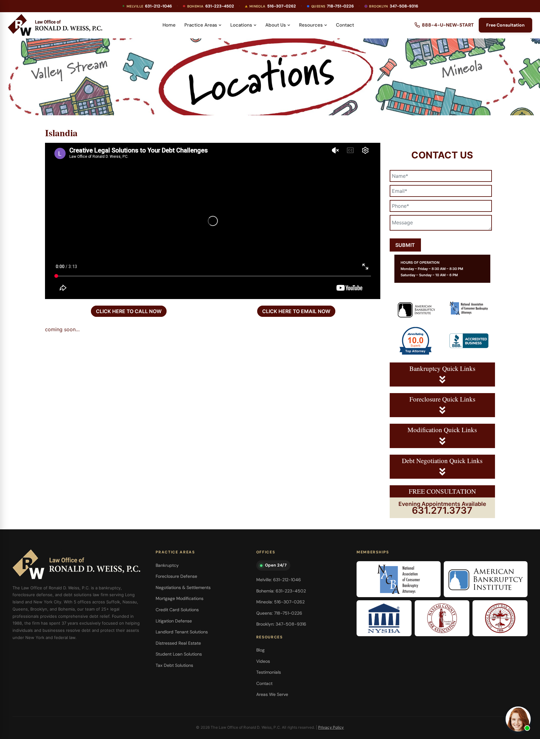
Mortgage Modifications (179, 598)
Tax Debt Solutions (174, 665)
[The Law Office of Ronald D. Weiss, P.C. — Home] (55, 25)
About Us (275, 25)
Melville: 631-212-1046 (278, 579)
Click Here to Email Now (296, 311)
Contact (345, 25)
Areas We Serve (272, 694)
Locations (241, 25)
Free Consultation (505, 25)
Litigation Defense (174, 621)
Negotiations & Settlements (183, 587)
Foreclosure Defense (176, 576)
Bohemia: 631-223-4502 (281, 591)
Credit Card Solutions (177, 609)
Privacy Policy (331, 727)
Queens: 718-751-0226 (279, 613)
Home (169, 25)
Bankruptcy (167, 565)
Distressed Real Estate (178, 643)
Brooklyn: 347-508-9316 (281, 624)
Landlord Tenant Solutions (182, 632)
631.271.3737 (442, 510)
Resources (311, 25)
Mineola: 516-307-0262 (280, 602)
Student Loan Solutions (179, 654)
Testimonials (268, 672)
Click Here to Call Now (129, 311)
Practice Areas (200, 25)
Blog (260, 650)
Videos (263, 661)
